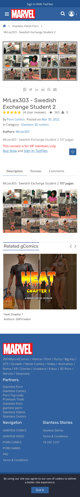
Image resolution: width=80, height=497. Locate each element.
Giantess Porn (13, 387)
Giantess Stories (53, 430)
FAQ (5, 454)
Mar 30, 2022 (51, 119)
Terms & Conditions (15, 460)
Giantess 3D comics (35, 125)
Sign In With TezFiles (40, 4)
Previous (71, 246)
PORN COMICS (12, 442)
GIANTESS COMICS (14, 430)
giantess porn (12, 408)
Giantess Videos (14, 412)
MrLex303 (22, 132)
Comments (56, 171)
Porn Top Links (13, 395)
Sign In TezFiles (36, 150)
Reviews (35, 171)
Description (15, 171)
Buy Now (10, 150)
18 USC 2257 (51, 442)
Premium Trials (13, 399)
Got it (40, 490)
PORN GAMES (11, 448)
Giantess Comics (14, 391)
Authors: (9, 132)
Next (75, 246)
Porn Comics (16, 119)
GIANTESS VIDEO (13, 436)
